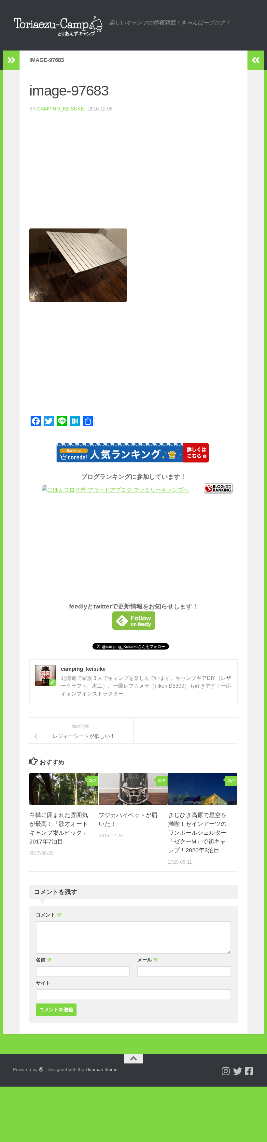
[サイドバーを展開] (11, 60)
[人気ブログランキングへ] (218, 492)
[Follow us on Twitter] (237, 1071)
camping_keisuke (60, 108)
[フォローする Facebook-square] (249, 1071)
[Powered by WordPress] (41, 1069)
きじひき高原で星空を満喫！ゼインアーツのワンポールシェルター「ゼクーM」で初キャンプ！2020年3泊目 (197, 833)
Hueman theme (102, 1069)
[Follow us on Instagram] (226, 1071)
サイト (43, 983)
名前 (44, 959)
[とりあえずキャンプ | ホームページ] (58, 25)
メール (147, 959)
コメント (49, 914)
